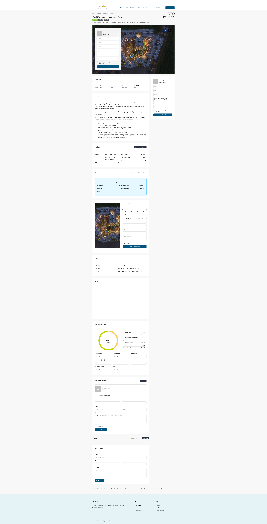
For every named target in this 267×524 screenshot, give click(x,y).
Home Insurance (135, 360)
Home (121, 7)
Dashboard (138, 505)
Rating (123, 461)
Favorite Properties (140, 510)
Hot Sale (107, 19)
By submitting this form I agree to (105, 62)
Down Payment (116, 353)
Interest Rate (134, 353)
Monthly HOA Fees (100, 366)
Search (126, 7)
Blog (139, 7)
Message (97, 413)
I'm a (123, 406)
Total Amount (98, 353)
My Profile (159, 505)
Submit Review (99, 480)
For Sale (101, 19)
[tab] (165, 30)
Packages (158, 7)
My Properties (160, 507)
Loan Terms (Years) (100, 360)
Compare (138, 507)
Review (97, 467)
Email (96, 406)
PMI (114, 366)
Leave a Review (146, 438)
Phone (123, 400)
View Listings (106, 34)
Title (96, 461)
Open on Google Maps (141, 147)
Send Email (108, 67)
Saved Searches (160, 510)
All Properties (133, 7)
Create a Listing (170, 7)
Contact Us (151, 7)
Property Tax (116, 360)
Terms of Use (101, 63)
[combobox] (108, 58)
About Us (145, 7)
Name (96, 400)
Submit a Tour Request (134, 246)
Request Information (101, 430)
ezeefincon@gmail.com (98, 507)
